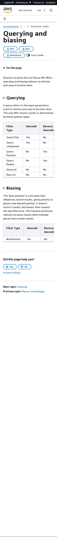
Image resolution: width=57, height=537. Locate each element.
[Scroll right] (44, 10)
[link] (40, 26)
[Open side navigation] (5, 18)
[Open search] (51, 10)
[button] (12, 67)
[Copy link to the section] (4, 97)
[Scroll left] (16, 10)
